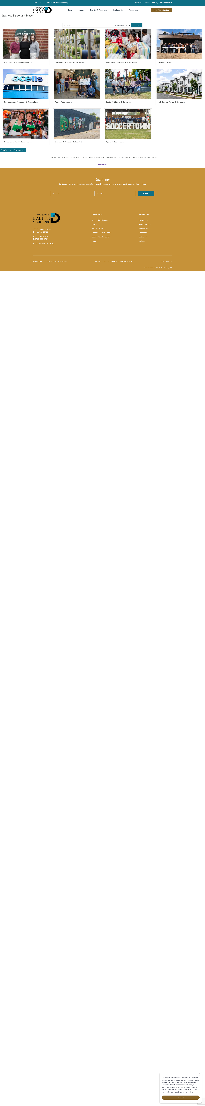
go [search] (138, 25)
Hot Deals (84, 157)
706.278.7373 (39, 3)
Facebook (143, 233)
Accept (181, 1097)
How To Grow (97, 229)
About (81, 10)
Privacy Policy (166, 261)
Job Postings (118, 157)
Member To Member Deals (96, 157)
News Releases (64, 157)
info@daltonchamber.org (57, 3)
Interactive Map (145, 224)
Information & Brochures (138, 157)
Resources (133, 10)
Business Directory (53, 157)
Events (94, 224)
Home (70, 10)
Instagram (143, 237)
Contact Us (126, 157)
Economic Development (101, 233)
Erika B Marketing (60, 261)
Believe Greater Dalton (101, 237)
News (94, 241)
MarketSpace (109, 157)
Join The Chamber (161, 10)
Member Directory (151, 3)
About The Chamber (100, 220)
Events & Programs (98, 10)
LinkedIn (142, 241)
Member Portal (166, 3)
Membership (118, 10)
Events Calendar (75, 157)
